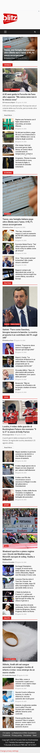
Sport (6, 546)
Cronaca (7, 89)
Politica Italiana (15, 46)
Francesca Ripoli (9, 102)
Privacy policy (17, 735)
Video (6, 421)
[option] (20, 49)
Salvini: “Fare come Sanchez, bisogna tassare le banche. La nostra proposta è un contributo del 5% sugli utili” (20, 306)
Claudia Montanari (10, 675)
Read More (8, 115)
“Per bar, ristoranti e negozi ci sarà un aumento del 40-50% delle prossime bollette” (8, 235)
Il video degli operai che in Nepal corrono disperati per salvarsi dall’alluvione (8, 469)
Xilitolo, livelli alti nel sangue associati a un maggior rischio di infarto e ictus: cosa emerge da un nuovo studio (20, 641)
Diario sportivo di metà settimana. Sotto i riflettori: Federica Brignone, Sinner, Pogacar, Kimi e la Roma (8, 609)
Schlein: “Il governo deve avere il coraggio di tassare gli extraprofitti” (19, 53)
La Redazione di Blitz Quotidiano (24, 733)
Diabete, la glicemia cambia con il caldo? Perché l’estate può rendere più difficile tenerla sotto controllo (8, 709)
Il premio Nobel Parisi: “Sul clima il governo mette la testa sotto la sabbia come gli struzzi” (8, 248)
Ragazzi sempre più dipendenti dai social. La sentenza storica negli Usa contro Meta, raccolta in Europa (8, 274)
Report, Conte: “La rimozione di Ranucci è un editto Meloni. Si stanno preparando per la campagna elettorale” (8, 361)
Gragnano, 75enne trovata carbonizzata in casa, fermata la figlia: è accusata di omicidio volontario (8, 163)
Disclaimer (27, 735)
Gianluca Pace (10, 58)
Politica (7, 46)
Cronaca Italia (15, 89)
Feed (34, 735)
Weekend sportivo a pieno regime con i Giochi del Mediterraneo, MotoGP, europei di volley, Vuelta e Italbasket (20, 528)
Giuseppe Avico (9, 435)
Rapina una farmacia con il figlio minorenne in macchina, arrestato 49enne (8, 124)
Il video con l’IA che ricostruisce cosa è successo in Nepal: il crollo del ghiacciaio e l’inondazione (8, 482)
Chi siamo (6, 733)
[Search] (35, 32)
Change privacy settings (9, 751)
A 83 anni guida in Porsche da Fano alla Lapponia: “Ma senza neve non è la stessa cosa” (20, 80)
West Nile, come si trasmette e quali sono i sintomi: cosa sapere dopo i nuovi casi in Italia (8, 683)
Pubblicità (6, 735)
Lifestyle (7, 659)
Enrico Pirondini (9, 562)
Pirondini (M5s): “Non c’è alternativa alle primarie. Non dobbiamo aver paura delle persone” (8, 374)
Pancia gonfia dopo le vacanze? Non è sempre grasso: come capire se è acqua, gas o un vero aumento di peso (8, 722)
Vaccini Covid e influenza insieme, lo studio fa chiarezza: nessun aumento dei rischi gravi (8, 696)
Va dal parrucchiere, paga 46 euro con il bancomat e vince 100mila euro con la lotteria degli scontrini (8, 137)
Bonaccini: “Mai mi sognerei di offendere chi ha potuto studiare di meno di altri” (8, 387)
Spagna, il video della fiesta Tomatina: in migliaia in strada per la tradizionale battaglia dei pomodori (8, 495)
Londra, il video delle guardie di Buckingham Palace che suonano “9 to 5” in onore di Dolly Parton (20, 412)
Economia (7, 214)
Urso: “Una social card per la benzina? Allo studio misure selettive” (8, 261)
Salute (13, 659)
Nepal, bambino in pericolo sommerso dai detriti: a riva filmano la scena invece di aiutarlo (8, 456)
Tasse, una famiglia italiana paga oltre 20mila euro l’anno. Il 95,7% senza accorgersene (20, 196)
